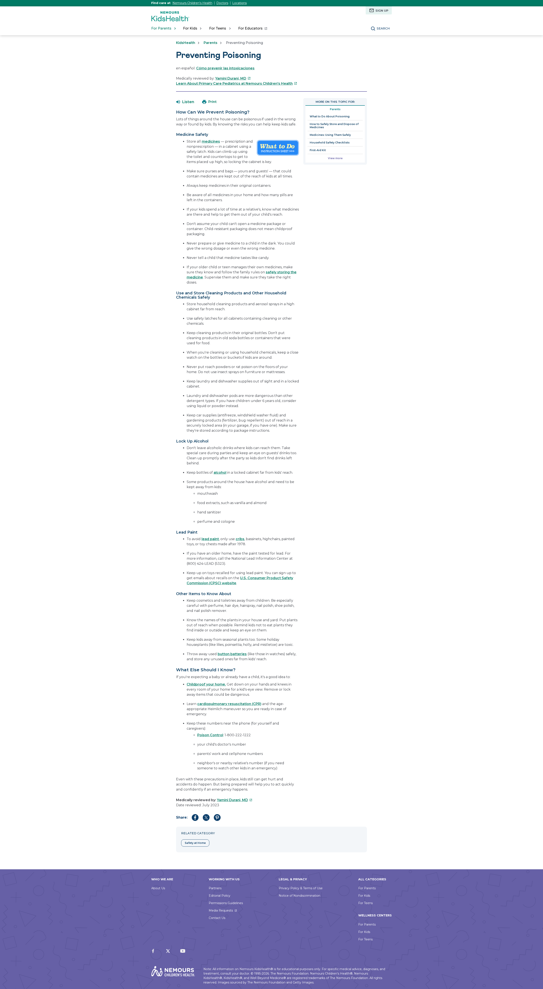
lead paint (210, 539)
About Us (158, 888)
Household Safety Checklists (330, 142)
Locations (239, 3)
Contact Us (217, 918)
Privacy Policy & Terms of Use (301, 888)
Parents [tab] (335, 109)
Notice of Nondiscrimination (299, 896)
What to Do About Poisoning (330, 116)
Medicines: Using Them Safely (330, 134)
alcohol (220, 473)
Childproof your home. (206, 684)
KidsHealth (185, 43)
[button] (185, 102)
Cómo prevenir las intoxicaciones (225, 68)
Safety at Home (195, 842)
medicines (211, 141)
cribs (240, 539)
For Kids (364, 896)
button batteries (232, 654)
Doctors (222, 3)
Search (383, 28)
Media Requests (221, 910)
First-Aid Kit (318, 150)
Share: (182, 817)
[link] (252, 28)
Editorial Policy (219, 896)
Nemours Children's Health (192, 3)
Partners (215, 888)
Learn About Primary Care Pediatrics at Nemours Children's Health (236, 83)
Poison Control (210, 735)
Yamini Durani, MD (233, 78)
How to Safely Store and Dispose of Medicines (334, 125)
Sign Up (381, 11)
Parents (210, 43)
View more (335, 158)
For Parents (367, 888)
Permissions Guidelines (226, 903)
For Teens (365, 903)
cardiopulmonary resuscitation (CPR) (229, 704)
